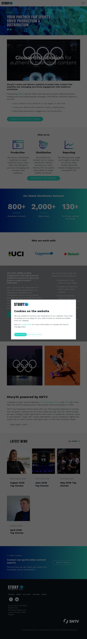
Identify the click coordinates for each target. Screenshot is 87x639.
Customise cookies (34, 334)
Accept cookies (20, 334)
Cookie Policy (26, 324)
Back (70, 301)
